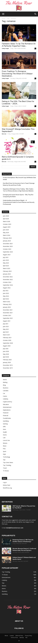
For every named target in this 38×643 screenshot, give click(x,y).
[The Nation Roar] (19, 6)
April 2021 (6, 332)
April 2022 (6, 299)
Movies (5, 443)
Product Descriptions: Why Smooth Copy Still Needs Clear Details (19, 178)
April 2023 (6, 266)
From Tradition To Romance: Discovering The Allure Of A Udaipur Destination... (17, 73)
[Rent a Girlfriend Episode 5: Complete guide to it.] (19, 146)
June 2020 (6, 351)
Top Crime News (8, 462)
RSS (26, 637)
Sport (4, 451)
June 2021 (6, 326)
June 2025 (6, 230)
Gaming (5, 424)
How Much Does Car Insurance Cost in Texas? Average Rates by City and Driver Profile (18, 184)
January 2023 (7, 274)
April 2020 (6, 357)
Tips (4, 460)
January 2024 (7, 241)
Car (4, 393)
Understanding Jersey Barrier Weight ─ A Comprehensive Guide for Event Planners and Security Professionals (18, 202)
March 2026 (6, 221)
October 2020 (7, 340)
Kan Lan (4, 134)
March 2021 (6, 335)
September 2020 (8, 343)
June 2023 (6, 260)
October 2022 (7, 282)
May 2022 (6, 296)
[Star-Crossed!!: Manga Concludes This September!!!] (19, 118)
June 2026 (6, 216)
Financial (5, 415)
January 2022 (7, 307)
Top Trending (7, 465)
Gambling (6, 421)
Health (5, 432)
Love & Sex (6, 440)
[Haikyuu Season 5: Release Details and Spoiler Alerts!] (6, 559)
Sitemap (22, 637)
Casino (5, 396)
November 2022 (8, 279)
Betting (5, 382)
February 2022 (7, 304)
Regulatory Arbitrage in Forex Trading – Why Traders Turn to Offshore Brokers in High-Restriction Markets (18, 190)
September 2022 (8, 285)
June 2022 (6, 293)
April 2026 (6, 219)
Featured (5, 413)
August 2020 (6, 346)
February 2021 (7, 337)
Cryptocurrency (7, 402)
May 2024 (6, 232)
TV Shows (6, 471)
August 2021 (6, 321)
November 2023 (8, 246)
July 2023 (5, 257)
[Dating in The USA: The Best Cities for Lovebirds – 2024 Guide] (19, 90)
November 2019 (8, 368)
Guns (4, 429)
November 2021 (8, 313)
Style (4, 454)
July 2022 (5, 290)
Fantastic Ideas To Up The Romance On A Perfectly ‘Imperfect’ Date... (19, 45)
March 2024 (6, 235)
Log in (5, 482)
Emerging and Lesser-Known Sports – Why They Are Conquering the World (18, 195)
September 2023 (8, 252)
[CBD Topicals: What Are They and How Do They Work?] (6, 508)
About (6, 635)
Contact (12, 635)
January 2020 (7, 362)
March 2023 (6, 268)
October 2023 (7, 249)
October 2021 (7, 315)
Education (6, 404)
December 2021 (8, 310)
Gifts (4, 426)
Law (4, 437)
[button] (3, 14)
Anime (5, 379)
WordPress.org (7, 488)
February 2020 (7, 360)
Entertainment (7, 407)
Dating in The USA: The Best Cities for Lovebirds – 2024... (18, 102)
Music (4, 446)
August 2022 (6, 288)
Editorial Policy (19, 635)
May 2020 (6, 354)
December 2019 (8, 365)
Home (3, 18)
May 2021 (6, 329)
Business (5, 388)
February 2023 (7, 271)
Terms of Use (14, 637)
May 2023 (6, 263)
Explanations (7, 410)
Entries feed (6, 485)
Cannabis (5, 390)
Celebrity (5, 399)
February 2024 (7, 238)
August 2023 (6, 254)
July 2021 (5, 324)
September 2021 (8, 318)
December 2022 (8, 277)
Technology (6, 457)
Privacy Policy (28, 635)
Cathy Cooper (5, 48)
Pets (4, 449)
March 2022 (6, 301)
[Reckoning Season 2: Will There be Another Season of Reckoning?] (6, 542)
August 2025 (6, 227)
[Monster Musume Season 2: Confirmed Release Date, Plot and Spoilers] (6, 551)
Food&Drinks (7, 418)
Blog (4, 385)
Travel (5, 468)
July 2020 (5, 348)
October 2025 (7, 224)
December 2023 (8, 243)
